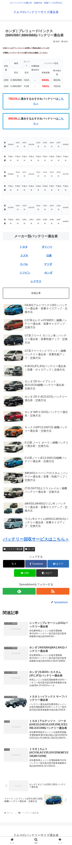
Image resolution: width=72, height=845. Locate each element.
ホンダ (48, 272)
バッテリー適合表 (14, 549)
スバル (24, 264)
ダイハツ (47, 246)
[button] (65, 571)
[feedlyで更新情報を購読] (19, 591)
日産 (49, 255)
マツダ (48, 264)
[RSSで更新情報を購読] (52, 591)
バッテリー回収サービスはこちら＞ (36, 539)
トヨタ (24, 246)
